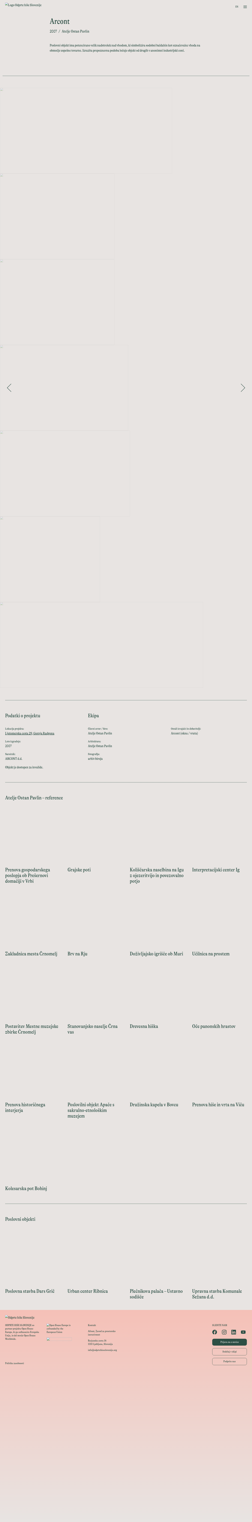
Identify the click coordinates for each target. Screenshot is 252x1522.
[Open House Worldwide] (126, 1383)
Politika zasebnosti (14, 1363)
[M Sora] (126, 1430)
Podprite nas (229, 1361)
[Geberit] (126, 1484)
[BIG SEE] (126, 1515)
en (236, 6)
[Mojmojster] (126, 1499)
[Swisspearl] (126, 1468)
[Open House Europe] (126, 1376)
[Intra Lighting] (126, 1414)
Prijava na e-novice (229, 1342)
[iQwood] (126, 1453)
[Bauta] (126, 1491)
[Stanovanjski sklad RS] (126, 1437)
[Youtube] (244, 1332)
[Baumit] (126, 1461)
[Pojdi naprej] (243, 388)
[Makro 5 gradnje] (126, 1476)
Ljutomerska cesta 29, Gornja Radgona (29, 733)
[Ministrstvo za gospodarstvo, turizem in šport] (126, 1399)
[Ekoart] (126, 1445)
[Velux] (126, 1422)
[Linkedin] (234, 1332)
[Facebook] (215, 1332)
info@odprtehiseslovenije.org (102, 1350)
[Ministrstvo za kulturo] (126, 1391)
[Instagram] (225, 1332)
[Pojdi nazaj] (9, 388)
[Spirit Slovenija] (126, 1407)
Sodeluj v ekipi (230, 1351)
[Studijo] (126, 1507)
